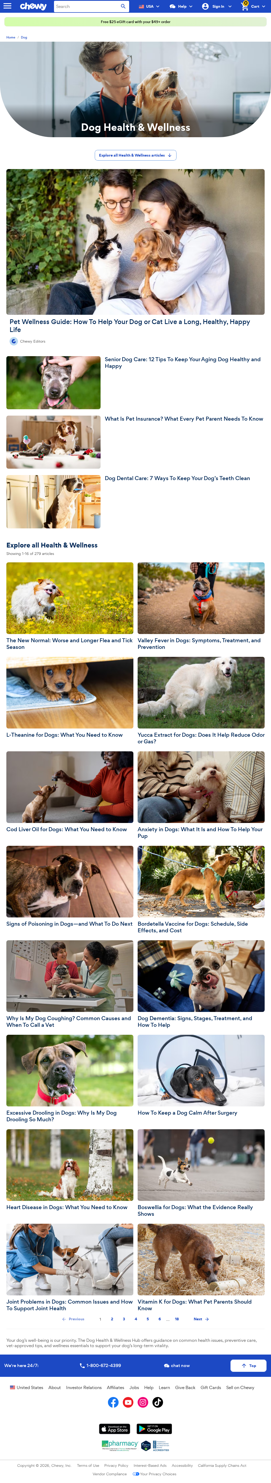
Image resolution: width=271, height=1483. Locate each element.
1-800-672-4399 (104, 1366)
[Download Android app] (154, 1429)
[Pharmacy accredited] (161, 1446)
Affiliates (115, 1387)
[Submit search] (123, 6)
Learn (164, 1387)
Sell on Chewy (240, 1387)
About (54, 1387)
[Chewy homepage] (34, 6)
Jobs (134, 1387)
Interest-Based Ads (150, 1465)
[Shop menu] (7, 6)
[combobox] (91, 6)
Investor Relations (84, 1387)
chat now (180, 1366)
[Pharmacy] (120, 1446)
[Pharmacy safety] (146, 1446)
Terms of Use (88, 1465)
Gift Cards (211, 1387)
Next (198, 1319)
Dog (24, 38)
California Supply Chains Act (222, 1465)
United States (30, 1387)
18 (177, 1319)
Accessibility (182, 1465)
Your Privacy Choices (158, 1473)
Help (148, 1387)
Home (10, 38)
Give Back (185, 1387)
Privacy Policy (116, 1465)
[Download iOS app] (114, 1429)
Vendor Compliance (110, 1473)
